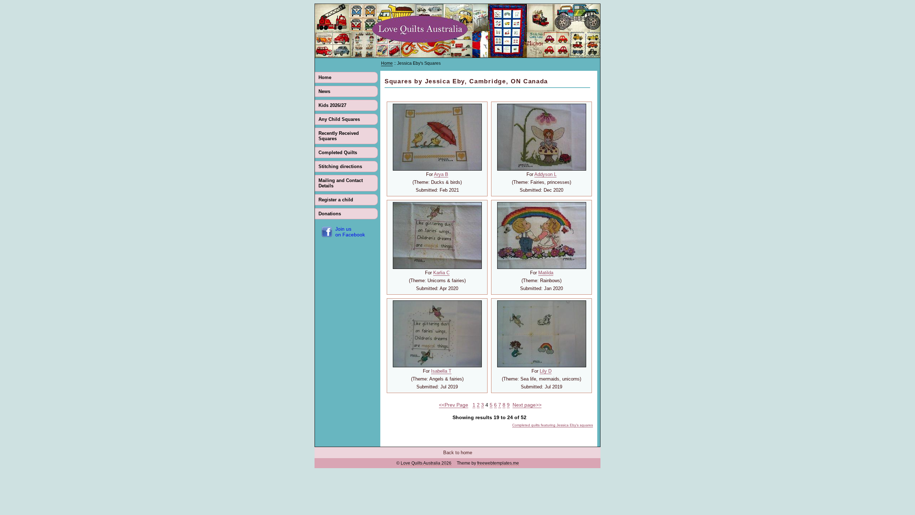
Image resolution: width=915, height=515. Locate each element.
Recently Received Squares (338, 136)
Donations (329, 213)
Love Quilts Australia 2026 (426, 463)
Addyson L (545, 174)
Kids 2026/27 (332, 105)
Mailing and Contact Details (340, 183)
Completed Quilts (337, 152)
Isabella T (441, 371)
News (324, 91)
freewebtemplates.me (498, 463)
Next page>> (527, 405)
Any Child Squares (339, 119)
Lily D (546, 371)
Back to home (457, 452)
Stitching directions (340, 166)
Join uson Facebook (350, 231)
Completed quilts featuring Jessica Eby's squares (552, 425)
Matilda (545, 272)
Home (324, 77)
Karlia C (441, 272)
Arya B (441, 174)
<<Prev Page (453, 405)
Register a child (335, 199)
